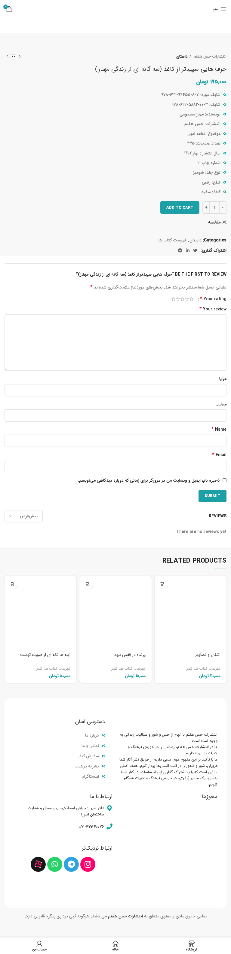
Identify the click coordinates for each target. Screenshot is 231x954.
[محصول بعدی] (8, 57)
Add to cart (179, 208)
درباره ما (92, 735)
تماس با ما (90, 746)
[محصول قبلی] (20, 57)
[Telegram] (71, 864)
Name (218, 429)
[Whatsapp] (54, 864)
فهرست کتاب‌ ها (172, 240)
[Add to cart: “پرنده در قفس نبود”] (87, 584)
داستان (182, 56)
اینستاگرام (90, 776)
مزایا (222, 378)
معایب (220, 404)
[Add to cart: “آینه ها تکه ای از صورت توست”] (13, 584)
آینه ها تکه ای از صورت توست (45, 654)
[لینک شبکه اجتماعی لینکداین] (187, 250)
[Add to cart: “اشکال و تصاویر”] (163, 584)
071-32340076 (91, 827)
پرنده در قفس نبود (130, 654)
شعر (189, 668)
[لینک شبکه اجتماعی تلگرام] (180, 250)
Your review (212, 309)
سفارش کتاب (88, 756)
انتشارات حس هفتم (209, 56)
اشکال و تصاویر (207, 654)
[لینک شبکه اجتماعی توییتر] (195, 250)
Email (219, 455)
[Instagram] (87, 864)
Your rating (213, 299)
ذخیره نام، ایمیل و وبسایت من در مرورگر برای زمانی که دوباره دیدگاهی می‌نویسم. (149, 480)
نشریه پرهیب (86, 766)
